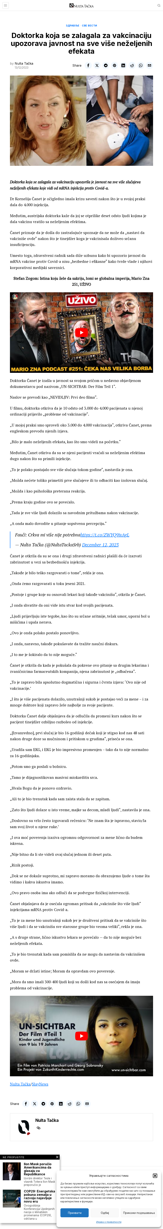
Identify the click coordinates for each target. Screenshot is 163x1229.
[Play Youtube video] (81, 332)
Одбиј (105, 1213)
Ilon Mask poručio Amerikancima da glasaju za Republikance (37, 1169)
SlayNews (40, 1083)
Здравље (73, 25)
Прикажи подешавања (139, 1213)
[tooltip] (88, 65)
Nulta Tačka (24, 63)
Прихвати (75, 1213)
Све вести (89, 25)
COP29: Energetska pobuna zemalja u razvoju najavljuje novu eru (39, 1196)
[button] (155, 1176)
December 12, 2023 (100, 545)
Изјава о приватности (108, 1221)
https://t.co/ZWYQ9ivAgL (104, 535)
